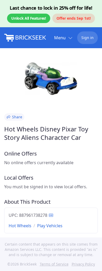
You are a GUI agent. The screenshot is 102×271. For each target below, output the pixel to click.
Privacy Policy (83, 264)
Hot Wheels (20, 226)
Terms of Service (54, 264)
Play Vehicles (50, 226)
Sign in (87, 37)
